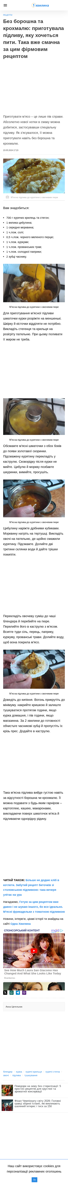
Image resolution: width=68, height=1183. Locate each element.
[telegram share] (18, 993)
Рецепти (7, 15)
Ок (34, 1180)
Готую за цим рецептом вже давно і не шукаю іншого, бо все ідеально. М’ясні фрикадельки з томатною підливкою (34, 906)
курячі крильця (34, 1071)
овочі (6, 1075)
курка (19, 1071)
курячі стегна (53, 1071)
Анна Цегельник (14, 1006)
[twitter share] (5, 992)
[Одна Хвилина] (40, 5)
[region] (34, 85)
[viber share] (24, 993)
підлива (16, 1075)
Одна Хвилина (20, 923)
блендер (7, 1071)
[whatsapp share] (11, 993)
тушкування (30, 1075)
